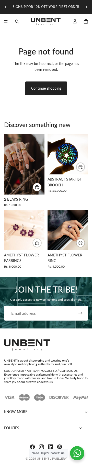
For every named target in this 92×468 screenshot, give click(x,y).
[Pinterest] (59, 447)
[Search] (16, 21)
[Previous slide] (5, 6)
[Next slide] (86, 6)
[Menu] (6, 21)
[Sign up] (80, 313)
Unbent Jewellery (52, 458)
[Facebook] (32, 447)
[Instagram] (41, 447)
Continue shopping (46, 88)
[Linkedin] (51, 447)
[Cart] (85, 21)
